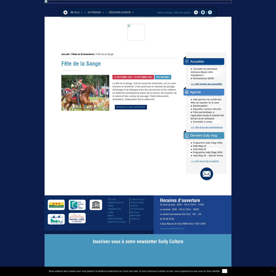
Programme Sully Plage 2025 (207, 152)
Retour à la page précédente (130, 107)
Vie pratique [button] (94, 12)
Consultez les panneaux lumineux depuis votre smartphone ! (204, 72)
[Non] (272, 271)
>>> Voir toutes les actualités (206, 84)
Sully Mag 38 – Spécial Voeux (208, 155)
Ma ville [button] (75, 12)
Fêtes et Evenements (82, 54)
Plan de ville (138, 199)
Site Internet (163, 77)
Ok (224, 271)
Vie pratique (137, 209)
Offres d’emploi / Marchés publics (174, 12)
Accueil (65, 12)
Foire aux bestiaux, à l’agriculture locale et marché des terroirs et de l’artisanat (207, 115)
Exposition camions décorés (207, 109)
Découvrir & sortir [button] (120, 12)
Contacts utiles (117, 222)
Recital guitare (200, 106)
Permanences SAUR (203, 78)
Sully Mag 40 (199, 146)
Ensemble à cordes (202, 121)
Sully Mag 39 (199, 149)
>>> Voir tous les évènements (206, 127)
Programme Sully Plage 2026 (207, 143)
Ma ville (135, 212)
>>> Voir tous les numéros (205, 161)
